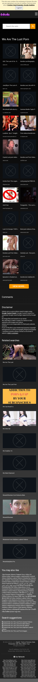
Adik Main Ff (22, 592)
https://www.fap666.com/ (10, 665)
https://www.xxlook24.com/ (9, 677)
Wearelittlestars (8, 517)
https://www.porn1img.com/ (28, 671)
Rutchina (15, 592)
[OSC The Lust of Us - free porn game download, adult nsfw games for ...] (10, 58)
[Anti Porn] (10, 202)
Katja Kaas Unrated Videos (21, 582)
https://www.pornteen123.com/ (28, 667)
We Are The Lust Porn (10, 384)
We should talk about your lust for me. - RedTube (18, 109)
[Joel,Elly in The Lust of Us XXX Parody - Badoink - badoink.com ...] (10, 82)
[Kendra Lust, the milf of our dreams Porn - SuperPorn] (28, 82)
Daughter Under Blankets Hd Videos (13, 600)
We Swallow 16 (7, 451)
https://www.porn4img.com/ (28, 675)
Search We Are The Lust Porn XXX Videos (16, 624)
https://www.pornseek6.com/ (28, 665)
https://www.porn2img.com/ (28, 672)
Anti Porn (6, 205)
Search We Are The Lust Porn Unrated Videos (17, 622)
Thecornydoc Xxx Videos (18, 580)
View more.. (19, 286)
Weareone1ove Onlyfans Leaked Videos (15, 539)
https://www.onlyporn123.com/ (28, 670)
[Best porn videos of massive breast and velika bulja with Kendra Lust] (28, 226)
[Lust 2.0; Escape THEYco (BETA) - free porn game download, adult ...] (10, 226)
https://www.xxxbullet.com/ (9, 671)
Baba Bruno (22, 587)
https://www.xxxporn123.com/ (9, 674)
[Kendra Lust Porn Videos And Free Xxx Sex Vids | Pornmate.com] (10, 250)
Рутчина (15, 596)
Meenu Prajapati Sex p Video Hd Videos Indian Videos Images (16, 575)
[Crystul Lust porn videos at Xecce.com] (10, 154)
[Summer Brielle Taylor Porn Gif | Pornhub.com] (28, 106)
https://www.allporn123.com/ (28, 668)
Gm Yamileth (6, 580)
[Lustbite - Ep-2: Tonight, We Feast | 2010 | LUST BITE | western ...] (10, 130)
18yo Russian (6, 574)
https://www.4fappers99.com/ (10, 661)
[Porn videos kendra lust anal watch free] (28, 130)
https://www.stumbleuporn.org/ (28, 677)
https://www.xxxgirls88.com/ (28, 660)
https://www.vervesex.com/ (10, 670)
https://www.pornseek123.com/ (28, 664)
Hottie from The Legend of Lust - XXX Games (17, 181)
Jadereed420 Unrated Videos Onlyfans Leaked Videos (18, 577)
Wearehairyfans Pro (9, 561)
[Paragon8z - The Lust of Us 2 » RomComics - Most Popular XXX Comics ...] (28, 202)
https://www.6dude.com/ (10, 664)
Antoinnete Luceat (19, 589)
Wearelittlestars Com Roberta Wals (14, 495)
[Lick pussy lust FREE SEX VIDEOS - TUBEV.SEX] (28, 178)
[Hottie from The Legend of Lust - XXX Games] (10, 178)
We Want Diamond (8, 473)
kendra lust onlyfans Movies (29, 277)
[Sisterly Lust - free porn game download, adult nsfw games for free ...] (28, 250)
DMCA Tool (26, 644)
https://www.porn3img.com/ (28, 674)
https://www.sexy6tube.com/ (28, 661)
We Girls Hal (6, 429)
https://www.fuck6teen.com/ (28, 663)
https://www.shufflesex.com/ (10, 668)
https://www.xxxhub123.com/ (10, 672)
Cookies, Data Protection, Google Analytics (21, 5)
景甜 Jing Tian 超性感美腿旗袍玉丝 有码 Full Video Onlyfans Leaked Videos (19, 597)
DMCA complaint (13, 333)
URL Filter (19, 644)
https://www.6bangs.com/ (9, 663)
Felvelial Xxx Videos (29, 578)
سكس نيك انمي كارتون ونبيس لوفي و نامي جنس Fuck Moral (17, 584)
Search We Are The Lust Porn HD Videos (16, 625)
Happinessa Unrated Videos (16, 605)
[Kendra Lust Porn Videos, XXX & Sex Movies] (28, 154)
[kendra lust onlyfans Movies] (28, 274)
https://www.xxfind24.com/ (9, 675)
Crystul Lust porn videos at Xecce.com (15, 157)
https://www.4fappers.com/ (9, 660)
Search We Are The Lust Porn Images (15, 631)
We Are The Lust (8, 362)
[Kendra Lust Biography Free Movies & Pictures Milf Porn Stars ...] (28, 58)
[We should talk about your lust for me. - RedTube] (10, 106)
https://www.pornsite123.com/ (9, 667)
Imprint (18, 642)
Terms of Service (26, 642)
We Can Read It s (8, 407)
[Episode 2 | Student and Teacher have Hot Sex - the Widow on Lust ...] (10, 274)
